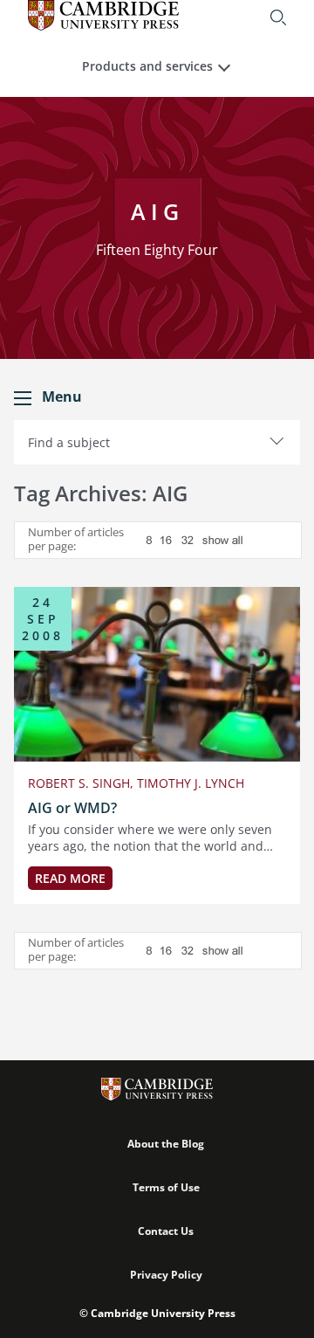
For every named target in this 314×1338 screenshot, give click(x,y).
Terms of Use (166, 1187)
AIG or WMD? (72, 807)
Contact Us (166, 1231)
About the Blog (165, 1143)
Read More (70, 878)
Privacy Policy (166, 1274)
